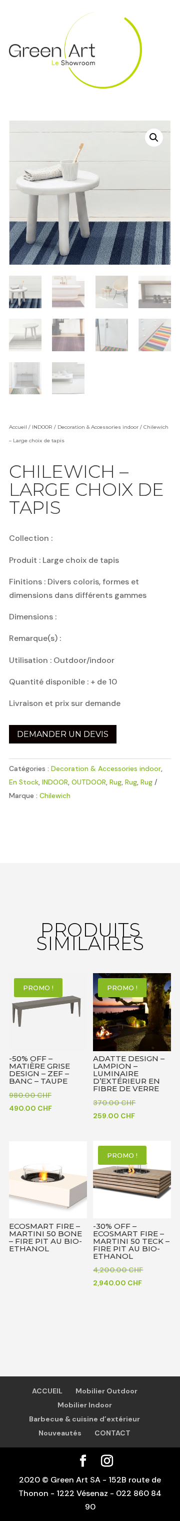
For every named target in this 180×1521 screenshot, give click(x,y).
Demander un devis (62, 734)
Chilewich (55, 795)
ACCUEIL (47, 1390)
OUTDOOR (89, 782)
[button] (154, 138)
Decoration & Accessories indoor (98, 427)
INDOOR (42, 427)
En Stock (23, 782)
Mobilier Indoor (85, 1404)
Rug (116, 782)
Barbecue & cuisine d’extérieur (84, 1418)
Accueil (18, 427)
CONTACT (112, 1432)
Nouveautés (60, 1432)
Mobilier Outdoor (107, 1390)
